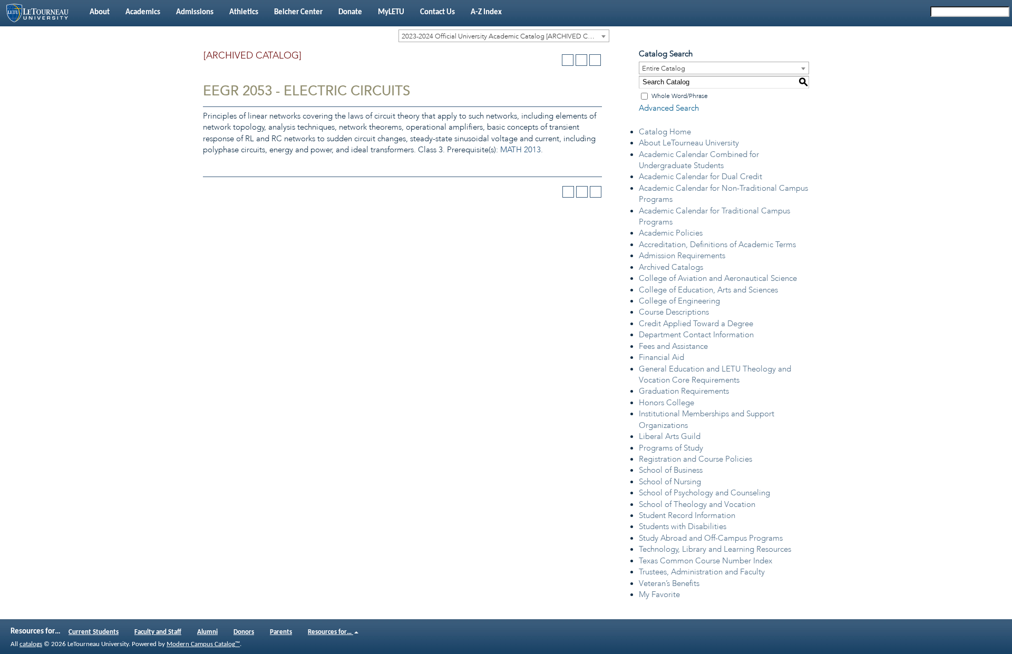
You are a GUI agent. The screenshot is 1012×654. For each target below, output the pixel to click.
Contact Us (437, 12)
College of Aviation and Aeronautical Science (718, 278)
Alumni (207, 632)
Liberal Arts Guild (669, 436)
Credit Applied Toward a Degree (696, 323)
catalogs (31, 644)
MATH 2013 (520, 149)
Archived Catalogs (671, 267)
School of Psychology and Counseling (704, 492)
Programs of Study (671, 448)
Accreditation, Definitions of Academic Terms (717, 244)
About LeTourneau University (689, 143)
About (100, 12)
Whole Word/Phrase (679, 96)
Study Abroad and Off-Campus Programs (711, 538)
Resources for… (330, 632)
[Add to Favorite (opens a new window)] (567, 60)
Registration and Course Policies (695, 459)
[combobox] (503, 36)
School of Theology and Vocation (697, 504)
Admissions (194, 12)
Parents (281, 632)
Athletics (243, 12)
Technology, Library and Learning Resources (715, 549)
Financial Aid (661, 357)
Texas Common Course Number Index (705, 560)
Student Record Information (687, 515)
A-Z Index (486, 12)
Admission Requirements (682, 255)
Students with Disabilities (682, 526)
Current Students (94, 632)
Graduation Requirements (684, 391)
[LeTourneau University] (41, 13)
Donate (350, 12)
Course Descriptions (674, 312)
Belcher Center (298, 12)
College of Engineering (679, 301)
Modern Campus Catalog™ (203, 644)
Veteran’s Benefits (669, 583)
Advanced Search (669, 108)
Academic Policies (671, 233)
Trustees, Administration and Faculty (702, 572)
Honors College (666, 402)
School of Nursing (670, 481)
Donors (243, 632)
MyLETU (391, 12)
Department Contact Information (696, 334)
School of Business (671, 470)
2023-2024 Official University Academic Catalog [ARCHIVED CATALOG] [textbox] (505, 36)
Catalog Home (665, 131)
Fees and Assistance (673, 346)
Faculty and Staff (157, 632)
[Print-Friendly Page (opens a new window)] (581, 60)
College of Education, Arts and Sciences (708, 290)
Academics (142, 12)
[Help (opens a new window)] (595, 60)
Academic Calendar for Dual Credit (700, 176)
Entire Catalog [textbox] (663, 68)
